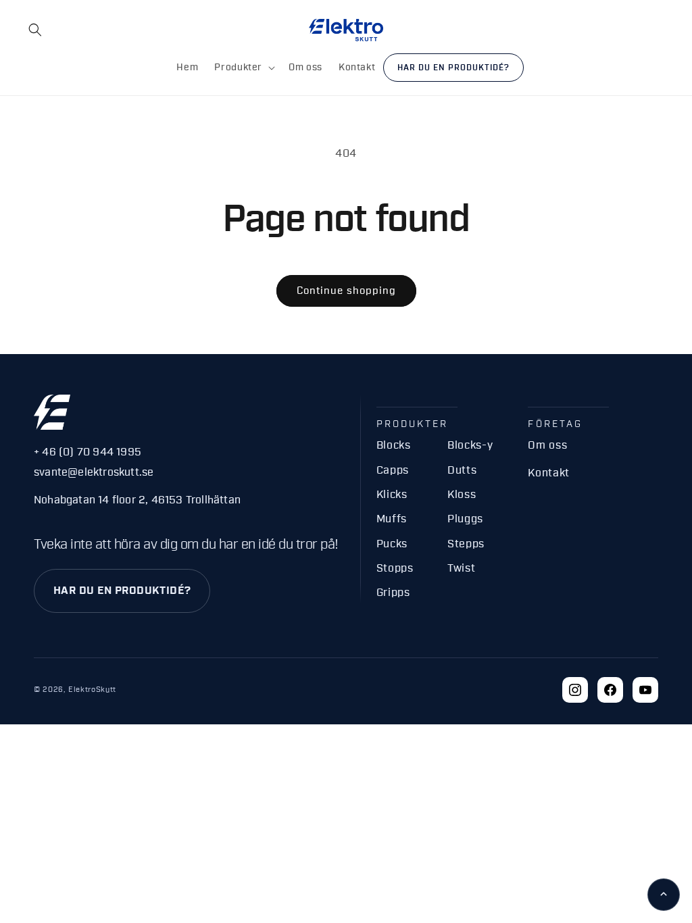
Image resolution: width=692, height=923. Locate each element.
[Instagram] (575, 690)
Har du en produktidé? (453, 68)
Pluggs (465, 519)
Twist (461, 568)
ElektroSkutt (92, 689)
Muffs (391, 519)
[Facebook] (610, 690)
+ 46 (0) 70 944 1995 (87, 452)
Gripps (393, 592)
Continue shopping (346, 291)
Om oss (547, 445)
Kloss (461, 494)
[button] (35, 30)
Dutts (461, 470)
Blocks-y (470, 445)
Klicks (391, 494)
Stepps (466, 544)
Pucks (391, 544)
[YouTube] (645, 690)
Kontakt (548, 473)
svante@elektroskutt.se (93, 472)
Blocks (393, 445)
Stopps (395, 568)
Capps (392, 470)
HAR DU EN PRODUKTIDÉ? (122, 590)
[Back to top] (663, 894)
